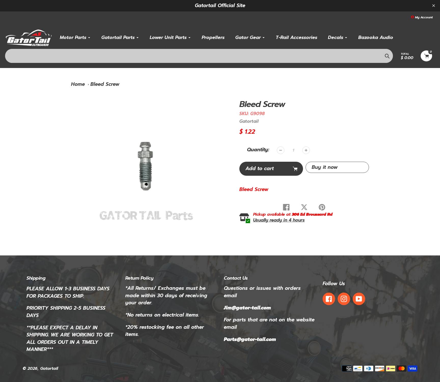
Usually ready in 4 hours (279, 220)
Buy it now (325, 167)
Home (78, 84)
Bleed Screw (104, 84)
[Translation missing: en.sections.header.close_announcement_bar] (433, 5)
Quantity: (258, 149)
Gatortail (248, 121)
